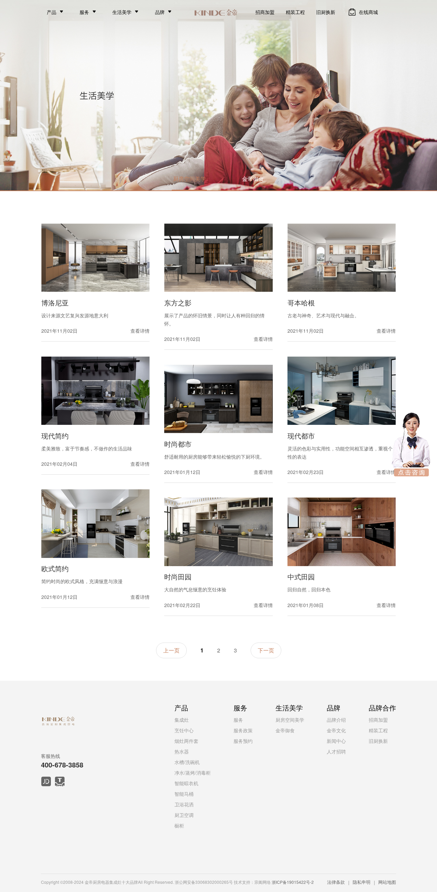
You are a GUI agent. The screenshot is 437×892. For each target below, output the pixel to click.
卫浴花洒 (184, 804)
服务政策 (243, 730)
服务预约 (243, 740)
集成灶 (181, 719)
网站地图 (387, 882)
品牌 (160, 12)
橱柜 (179, 825)
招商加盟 (264, 12)
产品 (51, 12)
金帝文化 (336, 730)
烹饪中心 (184, 730)
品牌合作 (382, 708)
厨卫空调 (184, 814)
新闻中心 (336, 740)
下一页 (266, 650)
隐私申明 (361, 882)
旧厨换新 (325, 12)
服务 (84, 12)
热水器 (181, 751)
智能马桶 (184, 793)
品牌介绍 (336, 719)
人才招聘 (336, 751)
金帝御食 (253, 179)
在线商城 (368, 12)
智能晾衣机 (186, 783)
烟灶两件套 (186, 740)
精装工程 (295, 12)
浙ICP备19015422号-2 (293, 882)
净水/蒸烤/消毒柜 (192, 772)
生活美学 (121, 12)
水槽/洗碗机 (187, 762)
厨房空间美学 (189, 179)
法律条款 (336, 882)
